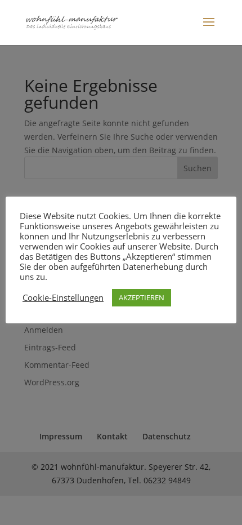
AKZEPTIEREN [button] (141, 297)
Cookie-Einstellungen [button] (63, 297)
